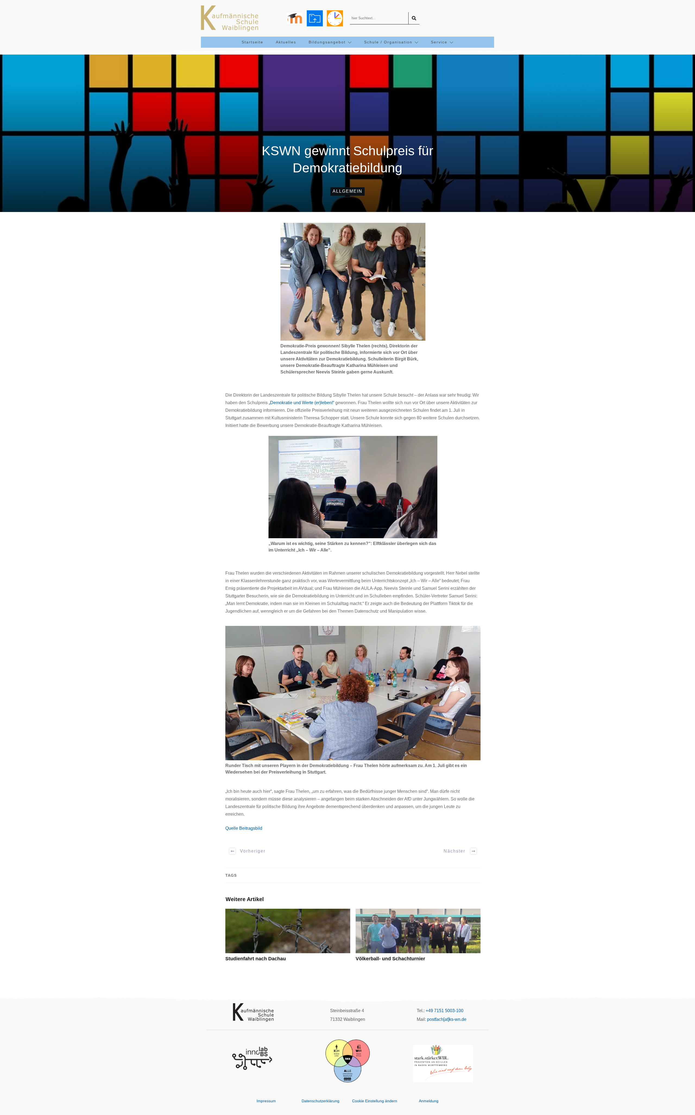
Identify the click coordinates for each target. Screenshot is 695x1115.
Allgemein (347, 191)
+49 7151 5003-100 (444, 1010)
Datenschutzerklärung (320, 1101)
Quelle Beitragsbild (243, 828)
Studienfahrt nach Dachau (287, 938)
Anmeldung (428, 1101)
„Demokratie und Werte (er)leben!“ (301, 402)
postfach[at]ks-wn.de (446, 1019)
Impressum (266, 1101)
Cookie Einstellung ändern (374, 1101)
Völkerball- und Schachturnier (418, 938)
